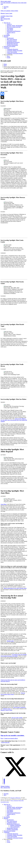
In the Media (10, 811)
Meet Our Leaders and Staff (14, 808)
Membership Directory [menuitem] (12, 43)
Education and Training (9, 831)
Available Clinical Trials (6, 16)
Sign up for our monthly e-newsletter (13, 735)
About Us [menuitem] (9, 24)
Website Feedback (5, 786)
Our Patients (7, 817)
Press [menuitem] (8, 34)
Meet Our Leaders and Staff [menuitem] (14, 27)
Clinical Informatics (15, 826)
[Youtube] (4, 783)
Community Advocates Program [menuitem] (15, 53)
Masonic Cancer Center (6, 13)
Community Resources (12, 833)
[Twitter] (15, 778)
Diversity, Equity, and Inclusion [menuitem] (14, 25)
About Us (9, 806)
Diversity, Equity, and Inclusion (14, 807)
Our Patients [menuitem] (7, 35)
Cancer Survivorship (12, 836)
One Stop (6, 6)
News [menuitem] (8, 56)
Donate (2, 17)
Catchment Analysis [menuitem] (12, 41)
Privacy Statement (14, 800)
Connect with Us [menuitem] (11, 32)
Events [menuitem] (8, 57)
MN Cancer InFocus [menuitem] (12, 39)
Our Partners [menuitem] (10, 28)
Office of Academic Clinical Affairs (9, 10)
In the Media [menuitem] (10, 29)
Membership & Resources (13, 824)
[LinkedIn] (4, 779)
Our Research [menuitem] (10, 38)
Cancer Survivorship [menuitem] (12, 52)
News (5, 65)
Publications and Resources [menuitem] (13, 31)
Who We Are (7, 804)
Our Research (10, 819)
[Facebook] (14, 94)
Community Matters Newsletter (14, 835)
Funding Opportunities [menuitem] (12, 45)
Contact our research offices (11, 738)
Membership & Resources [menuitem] (13, 42)
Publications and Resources (13, 812)
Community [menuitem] (7, 47)
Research (6, 818)
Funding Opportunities (12, 829)
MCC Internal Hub (5, 18)
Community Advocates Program (15, 838)
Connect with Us (11, 814)
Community (7, 832)
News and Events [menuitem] (8, 54)
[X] (14, 97)
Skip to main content (6, 1)
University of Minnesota (15, 797)
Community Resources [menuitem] (12, 49)
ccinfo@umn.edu (5, 742)
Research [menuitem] (6, 36)
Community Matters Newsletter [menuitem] (14, 50)
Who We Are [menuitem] (7, 22)
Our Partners (10, 810)
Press (2, 738)
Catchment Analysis (12, 822)
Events (8, 842)
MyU (5, 8)
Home (5, 64)
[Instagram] (4, 780)
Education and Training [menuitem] (9, 46)
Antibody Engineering (15, 825)
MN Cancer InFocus (12, 821)
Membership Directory (12, 828)
